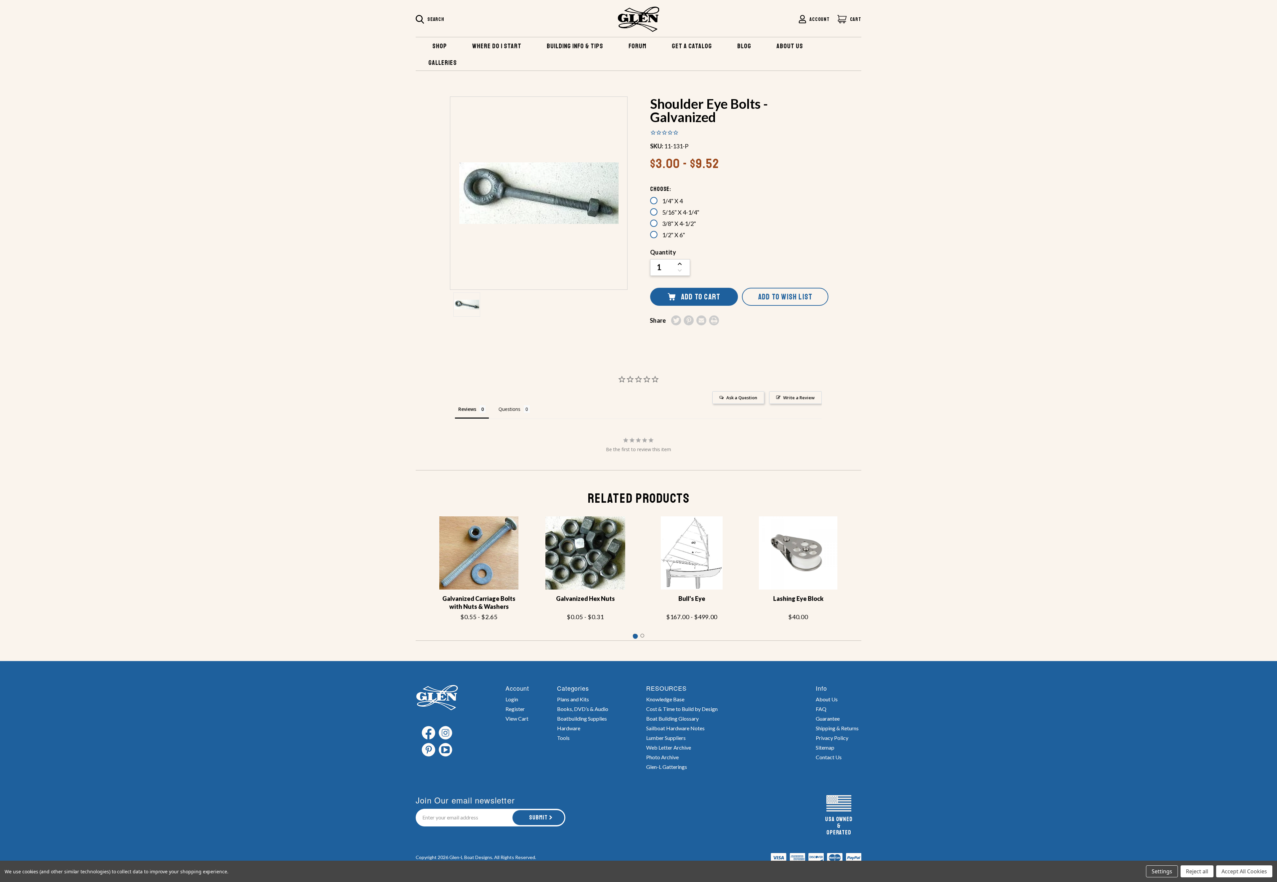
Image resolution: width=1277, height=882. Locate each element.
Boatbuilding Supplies (582, 718)
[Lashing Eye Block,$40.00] (798, 553)
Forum (637, 46)
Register (515, 709)
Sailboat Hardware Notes (675, 728)
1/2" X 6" (673, 235)
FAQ (821, 709)
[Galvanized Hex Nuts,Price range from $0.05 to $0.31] (585, 553)
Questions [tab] (509, 409)
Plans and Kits (573, 699)
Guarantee (828, 718)
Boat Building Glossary (672, 718)
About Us (827, 699)
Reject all (1197, 871)
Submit (538, 817)
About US (790, 46)
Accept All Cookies (1244, 871)
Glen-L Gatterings (666, 767)
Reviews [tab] (467, 409)
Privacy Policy (832, 738)
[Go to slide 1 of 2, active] (635, 635)
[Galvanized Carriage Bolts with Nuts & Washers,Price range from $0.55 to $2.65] (479, 553)
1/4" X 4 (672, 201)
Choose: (660, 189)
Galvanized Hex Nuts (585, 598)
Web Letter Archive (668, 747)
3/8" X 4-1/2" (679, 223)
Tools (563, 738)
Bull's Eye (691, 598)
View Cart (516, 718)
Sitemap (825, 747)
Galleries (442, 63)
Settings (1162, 871)
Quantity (663, 252)
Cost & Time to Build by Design (682, 709)
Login (511, 699)
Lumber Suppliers (666, 738)
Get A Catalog (692, 46)
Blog (744, 46)
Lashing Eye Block (798, 598)
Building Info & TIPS (575, 46)
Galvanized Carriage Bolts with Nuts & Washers (478, 602)
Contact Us (829, 757)
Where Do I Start (496, 46)
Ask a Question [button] (741, 398)
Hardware (568, 728)
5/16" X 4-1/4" (680, 212)
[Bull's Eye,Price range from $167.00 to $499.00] (691, 553)
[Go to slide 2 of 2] (642, 635)
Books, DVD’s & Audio (582, 709)
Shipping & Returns (837, 728)
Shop (439, 46)
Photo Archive (662, 757)
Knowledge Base (665, 699)
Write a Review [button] (799, 398)
